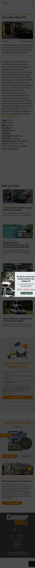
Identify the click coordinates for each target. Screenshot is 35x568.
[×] (17, 284)
